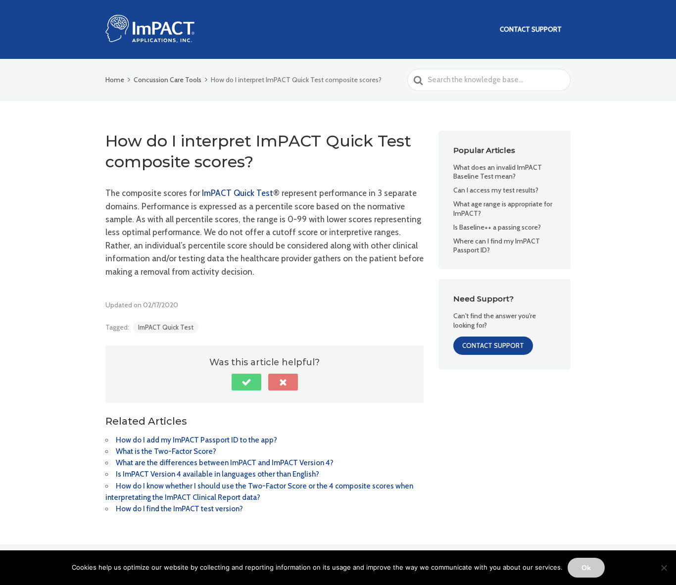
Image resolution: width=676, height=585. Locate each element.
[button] (246, 382)
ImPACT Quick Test (165, 327)
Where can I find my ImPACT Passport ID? (496, 245)
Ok (586, 568)
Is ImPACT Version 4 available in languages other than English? (217, 474)
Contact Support (531, 29)
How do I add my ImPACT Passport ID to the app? (196, 440)
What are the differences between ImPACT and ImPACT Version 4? (225, 462)
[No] (664, 568)
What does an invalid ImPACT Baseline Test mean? (497, 172)
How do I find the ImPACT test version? (179, 508)
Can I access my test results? (495, 190)
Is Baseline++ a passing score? (497, 227)
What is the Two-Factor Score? (166, 451)
